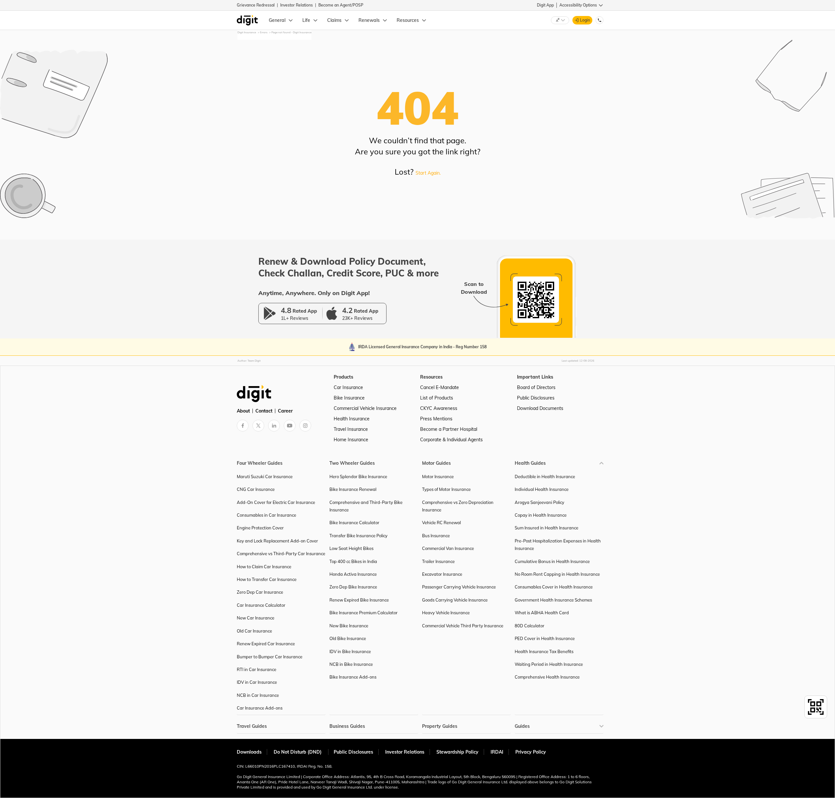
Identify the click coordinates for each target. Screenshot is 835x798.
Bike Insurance (349, 398)
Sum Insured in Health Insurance (546, 527)
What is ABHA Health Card (542, 612)
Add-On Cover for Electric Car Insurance (276, 502)
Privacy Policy (530, 752)
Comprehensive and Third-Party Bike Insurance (365, 506)
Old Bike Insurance (347, 638)
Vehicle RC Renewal (441, 522)
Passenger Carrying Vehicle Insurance (459, 586)
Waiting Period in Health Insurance (549, 664)
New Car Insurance (255, 617)
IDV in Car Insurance (257, 682)
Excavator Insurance (442, 574)
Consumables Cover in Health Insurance (554, 586)
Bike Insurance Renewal (352, 489)
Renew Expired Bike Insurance (359, 599)
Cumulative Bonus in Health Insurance (552, 561)
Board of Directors (536, 387)
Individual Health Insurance (542, 489)
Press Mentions (436, 419)
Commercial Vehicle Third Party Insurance (462, 625)
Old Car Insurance (254, 631)
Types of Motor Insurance (446, 489)
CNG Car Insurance (256, 489)
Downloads (249, 752)
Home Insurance (351, 440)
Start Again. (428, 173)
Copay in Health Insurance (541, 515)
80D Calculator (529, 625)
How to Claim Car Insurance (264, 566)
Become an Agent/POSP (340, 5)
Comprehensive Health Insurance (547, 677)
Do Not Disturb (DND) (298, 752)
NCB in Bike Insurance (351, 664)
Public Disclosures (535, 398)
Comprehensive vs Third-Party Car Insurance (281, 553)
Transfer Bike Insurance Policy (358, 535)
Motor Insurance (438, 476)
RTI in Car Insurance (256, 669)
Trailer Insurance (438, 561)
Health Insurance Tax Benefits (544, 651)
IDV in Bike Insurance (350, 651)
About (243, 411)
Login (585, 20)
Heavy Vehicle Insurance (446, 612)
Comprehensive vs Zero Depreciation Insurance (457, 506)
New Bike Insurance (348, 625)
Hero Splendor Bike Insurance (358, 476)
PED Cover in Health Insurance (545, 638)
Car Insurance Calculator (261, 605)
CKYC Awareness (438, 408)
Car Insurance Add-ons (259, 708)
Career (285, 411)
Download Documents (540, 408)
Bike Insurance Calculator (354, 522)
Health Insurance (352, 419)
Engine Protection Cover (260, 527)
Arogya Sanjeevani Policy (539, 502)
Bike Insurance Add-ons (352, 677)
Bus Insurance (436, 535)
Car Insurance (348, 387)
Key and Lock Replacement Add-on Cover (277, 540)
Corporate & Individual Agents (451, 440)
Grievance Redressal (256, 5)
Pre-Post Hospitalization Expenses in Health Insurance (558, 544)
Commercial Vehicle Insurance (365, 408)
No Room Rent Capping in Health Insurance (557, 574)
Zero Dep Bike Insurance (353, 586)
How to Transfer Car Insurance (266, 579)
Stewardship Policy (457, 752)
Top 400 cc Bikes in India (353, 561)
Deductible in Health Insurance (545, 476)
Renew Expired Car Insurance (266, 643)
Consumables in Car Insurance (266, 515)
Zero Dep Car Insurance (260, 592)
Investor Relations (296, 5)
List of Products (436, 398)
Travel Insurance (351, 429)
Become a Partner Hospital (448, 429)
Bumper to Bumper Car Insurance (269, 656)
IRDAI (497, 752)
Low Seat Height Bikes (351, 548)
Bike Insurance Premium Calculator (363, 612)
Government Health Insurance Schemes (553, 599)
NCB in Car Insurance (258, 695)
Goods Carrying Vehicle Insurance (455, 599)
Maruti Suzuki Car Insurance (265, 476)
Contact (263, 411)
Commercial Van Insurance (448, 548)
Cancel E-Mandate (439, 387)
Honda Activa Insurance (353, 574)
